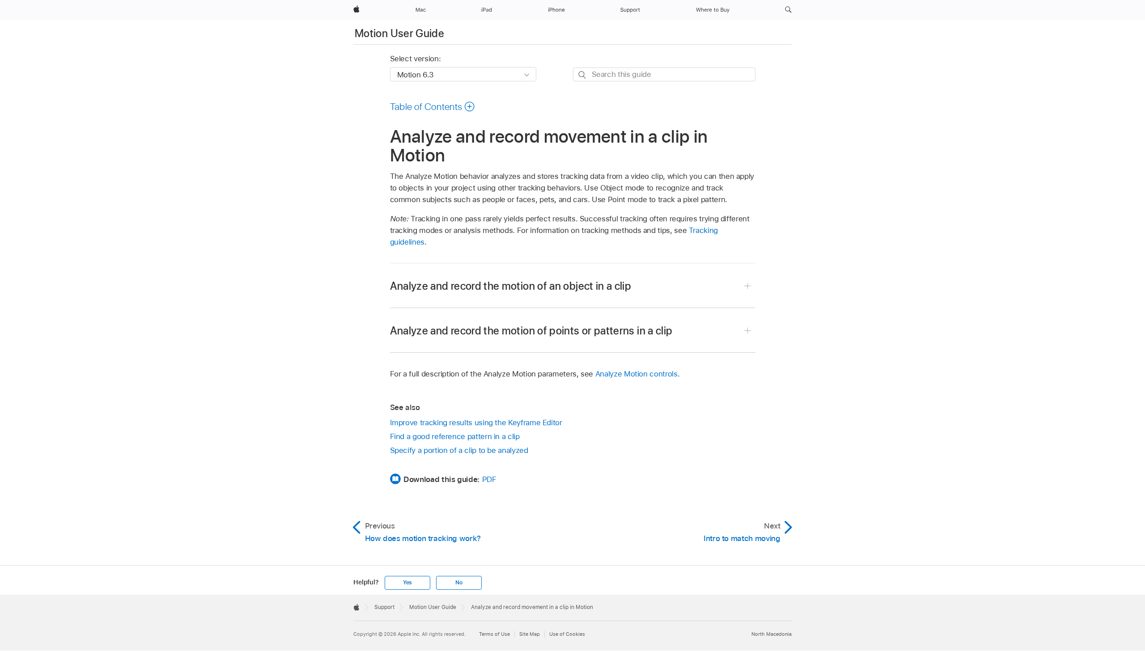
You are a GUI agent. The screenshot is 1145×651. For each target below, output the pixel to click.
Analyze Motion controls (636, 373)
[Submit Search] (582, 75)
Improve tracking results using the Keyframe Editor (476, 422)
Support (384, 607)
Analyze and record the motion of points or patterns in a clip (531, 330)
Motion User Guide (399, 33)
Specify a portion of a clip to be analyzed (459, 450)
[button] (788, 10)
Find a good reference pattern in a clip (455, 436)
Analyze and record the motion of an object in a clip (511, 285)
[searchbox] (664, 74)
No (458, 582)
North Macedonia (771, 634)
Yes (407, 582)
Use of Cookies (567, 634)
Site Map (529, 634)
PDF (489, 479)
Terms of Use (494, 634)
